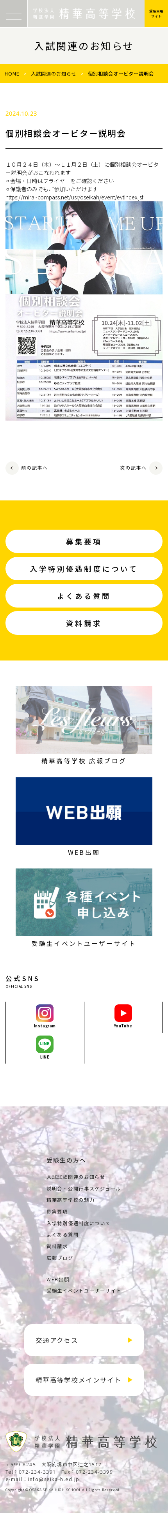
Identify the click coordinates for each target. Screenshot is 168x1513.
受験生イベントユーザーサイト (84, 1290)
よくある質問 (62, 1234)
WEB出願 (58, 1279)
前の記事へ (34, 467)
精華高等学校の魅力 (70, 1199)
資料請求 (57, 1246)
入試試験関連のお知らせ (75, 1176)
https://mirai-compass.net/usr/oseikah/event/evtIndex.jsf (74, 197)
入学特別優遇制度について (78, 1223)
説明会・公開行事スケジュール (83, 1188)
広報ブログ (59, 1257)
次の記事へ (133, 467)
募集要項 (57, 1211)
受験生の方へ (66, 1160)
